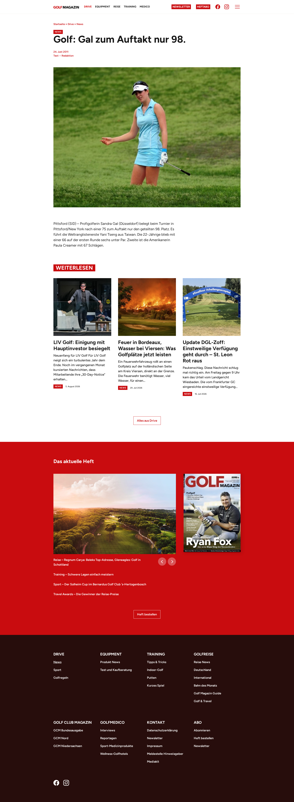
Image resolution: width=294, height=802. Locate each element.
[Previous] (162, 561)
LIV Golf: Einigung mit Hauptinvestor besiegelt (81, 345)
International (202, 678)
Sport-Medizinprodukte (116, 746)
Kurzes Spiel (155, 685)
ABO (198, 722)
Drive (88, 6)
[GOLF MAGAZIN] (66, 7)
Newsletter (181, 6)
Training (130, 6)
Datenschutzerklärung (162, 730)
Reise (116, 6)
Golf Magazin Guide (207, 693)
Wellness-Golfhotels (114, 754)
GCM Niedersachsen (67, 746)
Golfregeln (60, 678)
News (80, 24)
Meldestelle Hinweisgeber (165, 754)
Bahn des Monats (205, 685)
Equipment (102, 6)
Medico (145, 6)
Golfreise (204, 654)
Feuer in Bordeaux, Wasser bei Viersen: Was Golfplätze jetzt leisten (147, 348)
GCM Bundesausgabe (68, 730)
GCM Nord (60, 738)
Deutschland (202, 670)
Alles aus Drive (147, 420)
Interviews (107, 730)
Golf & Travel (202, 701)
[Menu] (237, 6)
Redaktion (68, 55)
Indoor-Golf (155, 670)
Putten (151, 678)
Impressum (154, 746)
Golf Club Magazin (72, 722)
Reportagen (108, 738)
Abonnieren (202, 730)
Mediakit (153, 761)
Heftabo (203, 6)
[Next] (172, 561)
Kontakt (156, 722)
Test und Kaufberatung (116, 670)
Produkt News (110, 662)
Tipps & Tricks (156, 662)
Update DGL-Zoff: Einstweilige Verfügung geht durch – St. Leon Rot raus (210, 351)
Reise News (202, 662)
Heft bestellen (147, 614)
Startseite (59, 24)
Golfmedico (112, 722)
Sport (57, 670)
